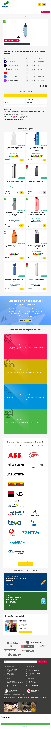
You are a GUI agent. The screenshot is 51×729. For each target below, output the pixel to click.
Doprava (31, 675)
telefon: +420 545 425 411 (12, 670)
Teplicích (32, 697)
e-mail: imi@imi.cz (10, 673)
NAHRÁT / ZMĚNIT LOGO (11, 40)
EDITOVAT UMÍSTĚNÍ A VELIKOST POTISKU (16, 43)
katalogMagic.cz (32, 682)
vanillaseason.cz (32, 683)
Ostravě (25, 697)
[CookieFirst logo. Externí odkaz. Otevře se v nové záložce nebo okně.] (1, 716)
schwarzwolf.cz (32, 681)
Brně (14, 697)
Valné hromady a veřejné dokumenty (15, 682)
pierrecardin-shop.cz (33, 685)
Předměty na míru (33, 671)
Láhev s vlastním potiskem (10, 48)
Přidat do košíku (25, 95)
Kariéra (8, 683)
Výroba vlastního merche (34, 673)
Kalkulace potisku (24, 91)
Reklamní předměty (11, 16)
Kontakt (30, 674)
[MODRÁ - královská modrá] (5, 76)
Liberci (37, 697)
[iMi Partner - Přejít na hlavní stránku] (6, 4)
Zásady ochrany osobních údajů (43, 715)
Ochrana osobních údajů (12, 685)
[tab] (14, 99)
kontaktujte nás (26, 320)
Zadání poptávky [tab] (30, 102)
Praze (21, 697)
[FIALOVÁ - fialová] (5, 80)
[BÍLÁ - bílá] (5, 69)
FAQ (7, 686)
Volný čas (18, 16)
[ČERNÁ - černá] (5, 65)
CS (34, 4)
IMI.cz (5, 16)
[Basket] (48, 4)
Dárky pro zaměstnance (34, 670)
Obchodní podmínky (11, 681)
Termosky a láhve (36, 16)
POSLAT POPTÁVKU (25, 564)
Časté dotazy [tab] (8, 105)
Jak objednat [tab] (7, 102)
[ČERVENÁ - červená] (5, 73)
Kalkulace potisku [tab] (30, 99)
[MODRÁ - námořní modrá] (5, 61)
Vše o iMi (31, 669)
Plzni (29, 697)
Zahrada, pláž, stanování (26, 16)
